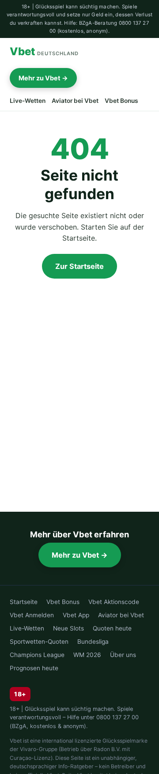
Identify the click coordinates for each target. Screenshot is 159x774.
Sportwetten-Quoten (39, 641)
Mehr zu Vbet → (43, 78)
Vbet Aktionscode (113, 601)
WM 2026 (87, 654)
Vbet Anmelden (32, 615)
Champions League (37, 654)
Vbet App (76, 615)
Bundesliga (93, 641)
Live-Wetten (27, 100)
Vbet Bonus (121, 100)
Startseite (24, 601)
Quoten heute (112, 628)
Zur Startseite (79, 266)
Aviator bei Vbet (75, 100)
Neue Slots (68, 628)
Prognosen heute (34, 668)
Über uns (123, 654)
